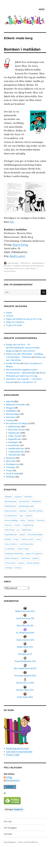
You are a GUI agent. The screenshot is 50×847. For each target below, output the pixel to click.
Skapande (10, 458)
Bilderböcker (14, 426)
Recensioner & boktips (17, 423)
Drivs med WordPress (28, 842)
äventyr (18, 568)
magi (16, 539)
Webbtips (10, 477)
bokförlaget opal (26, 506)
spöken (35, 558)
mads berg (8, 268)
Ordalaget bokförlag (14, 553)
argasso (18, 497)
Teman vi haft (12, 755)
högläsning (28, 525)
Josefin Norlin (12, 363)
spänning (25, 558)
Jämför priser (17, 256)
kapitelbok (26, 530)
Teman (9, 470)
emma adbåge (11, 520)
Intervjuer (11, 417)
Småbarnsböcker (16, 448)
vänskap (8, 568)
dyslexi (29, 515)
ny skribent (10, 549)
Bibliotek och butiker (16, 404)
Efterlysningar (13, 414)
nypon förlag (30, 268)
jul (18, 530)
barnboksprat (11, 501)
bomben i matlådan (12, 266)
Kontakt (8, 834)
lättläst (8, 539)
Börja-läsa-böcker (16, 430)
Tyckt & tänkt (12, 473)
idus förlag (9, 530)
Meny (42, 9)
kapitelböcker (11, 534)
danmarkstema (36, 266)
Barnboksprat (10, 842)
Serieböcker (14, 445)
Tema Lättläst (33, 563)
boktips (22, 511)
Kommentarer (13, 780)
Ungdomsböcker (16, 452)
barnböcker (24, 501)
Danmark (26, 266)
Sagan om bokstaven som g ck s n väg (24, 319)
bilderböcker (10, 506)
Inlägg (9, 777)
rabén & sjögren (12, 558)
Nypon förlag (20, 244)
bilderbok (36, 501)
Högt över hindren (15, 322)
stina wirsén (10, 563)
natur (38, 539)
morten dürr (19, 268)
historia (8, 525)
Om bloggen (10, 828)
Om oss (8, 821)
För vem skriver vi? (27, 382)
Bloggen (10, 408)
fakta (23, 520)
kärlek (22, 534)
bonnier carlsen (36, 511)
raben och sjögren (34, 553)
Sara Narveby (12, 263)
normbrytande (26, 544)
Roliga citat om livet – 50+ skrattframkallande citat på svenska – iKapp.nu (23, 347)
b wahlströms (11, 515)
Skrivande (11, 461)
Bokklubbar (11, 411)
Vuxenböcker (14, 455)
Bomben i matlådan (22, 49)
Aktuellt (9, 401)
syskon (21, 563)
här (12, 222)
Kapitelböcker (38, 263)
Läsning (10, 420)
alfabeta (8, 497)
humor (17, 525)
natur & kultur (11, 544)
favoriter (41, 520)
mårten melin (27, 539)
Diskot (9, 313)
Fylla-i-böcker (15, 436)
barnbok (28, 497)
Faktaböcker (14, 433)
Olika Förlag (22, 549)
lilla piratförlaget (35, 534)
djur (21, 515)
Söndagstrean (12, 464)
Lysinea (9, 316)
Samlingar (13, 442)
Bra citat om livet (27, 351)
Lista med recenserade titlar (19, 751)
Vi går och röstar (14, 325)
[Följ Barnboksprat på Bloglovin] (25, 809)
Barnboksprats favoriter (17, 748)
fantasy (31, 520)
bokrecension (11, 511)
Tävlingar (10, 467)
